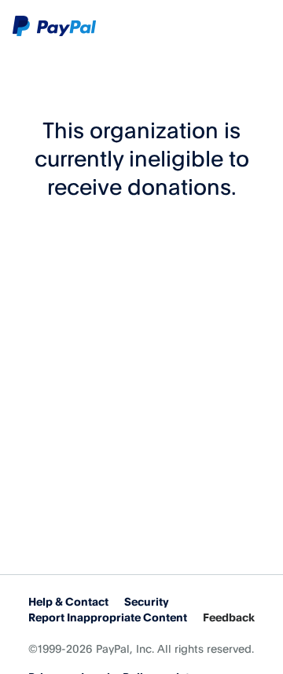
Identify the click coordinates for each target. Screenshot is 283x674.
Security (146, 601)
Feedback (229, 617)
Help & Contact (68, 601)
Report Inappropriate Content (107, 617)
